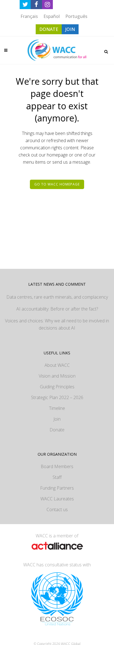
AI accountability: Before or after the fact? (57, 309)
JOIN (70, 29)
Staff (57, 477)
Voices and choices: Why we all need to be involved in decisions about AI (57, 324)
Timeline (57, 408)
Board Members (57, 466)
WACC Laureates (57, 499)
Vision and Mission (57, 376)
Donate (57, 430)
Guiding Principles (57, 387)
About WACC (57, 365)
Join (57, 419)
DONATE (48, 29)
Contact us (57, 509)
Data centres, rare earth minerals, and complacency (57, 297)
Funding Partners (57, 488)
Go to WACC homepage (57, 184)
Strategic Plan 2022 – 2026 (57, 397)
